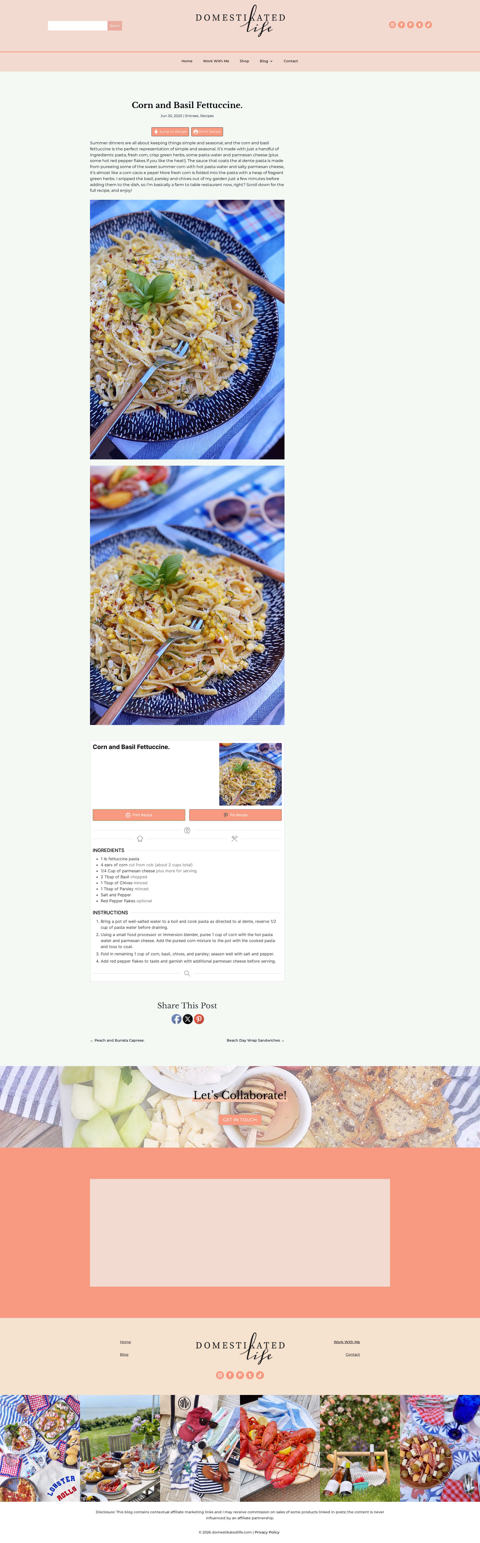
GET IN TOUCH (240, 1120)
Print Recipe (209, 131)
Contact (291, 61)
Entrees (191, 116)
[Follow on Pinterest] (410, 24)
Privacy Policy (268, 1532)
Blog (264, 61)
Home (187, 61)
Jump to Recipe (172, 131)
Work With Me (216, 61)
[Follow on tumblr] (419, 24)
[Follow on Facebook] (401, 24)
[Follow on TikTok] (428, 24)
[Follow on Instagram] (392, 24)
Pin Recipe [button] (238, 815)
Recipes (207, 116)
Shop (244, 61)
